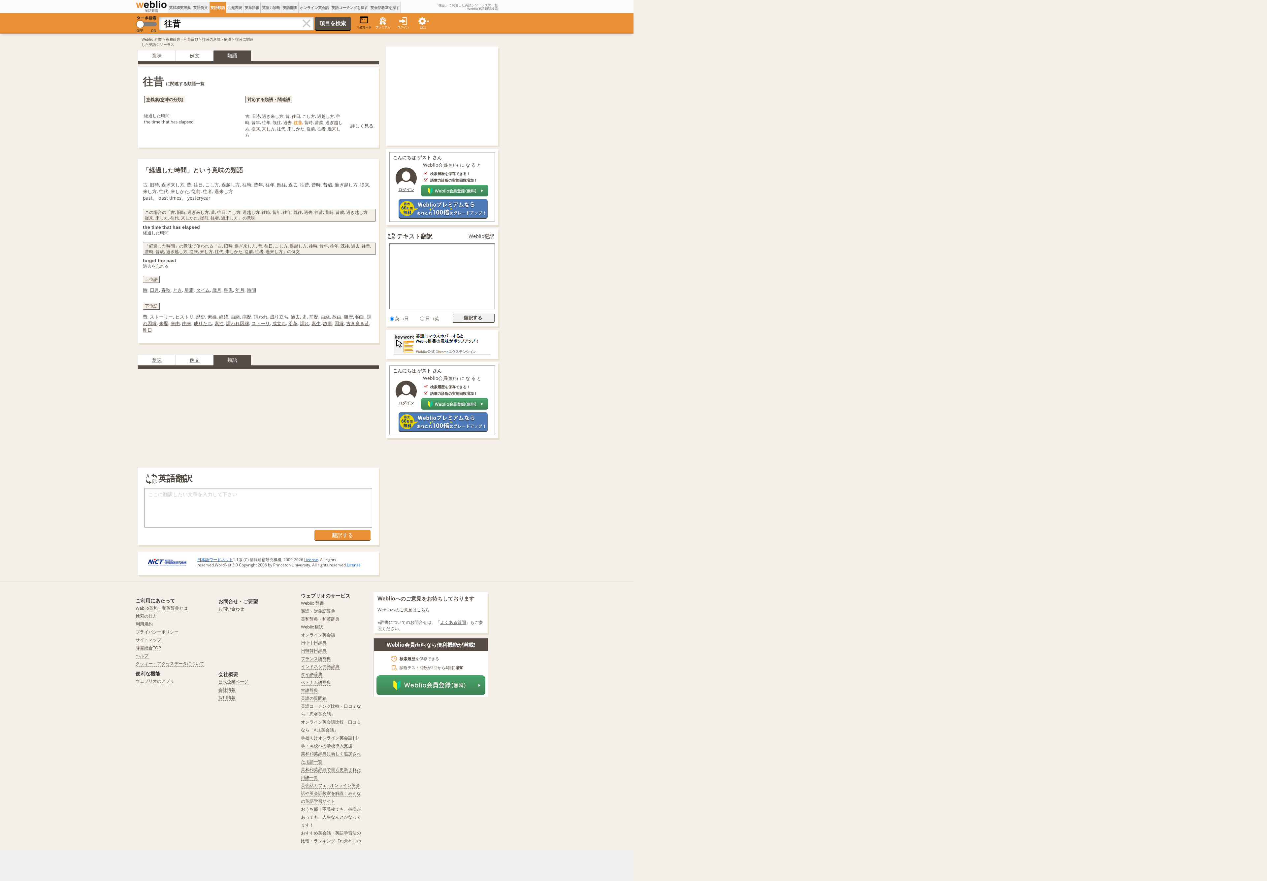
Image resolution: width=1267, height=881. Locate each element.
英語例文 (200, 7)
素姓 (212, 317)
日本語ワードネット (215, 559)
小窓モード (364, 27)
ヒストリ (184, 317)
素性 (219, 323)
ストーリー (161, 317)
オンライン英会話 (314, 7)
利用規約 (144, 624)
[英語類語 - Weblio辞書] (151, 5)
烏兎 (228, 290)
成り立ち (279, 317)
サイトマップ (148, 640)
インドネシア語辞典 (320, 666)
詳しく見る (362, 125)
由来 (186, 323)
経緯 (223, 317)
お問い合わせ (231, 609)
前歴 (313, 317)
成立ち (279, 323)
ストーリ (260, 323)
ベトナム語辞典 (316, 682)
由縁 (325, 317)
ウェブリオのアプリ (155, 681)
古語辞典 (309, 690)
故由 (336, 317)
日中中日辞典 (314, 643)
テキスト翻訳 (415, 236)
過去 (295, 317)
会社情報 (227, 690)
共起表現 (235, 7)
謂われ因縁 (237, 323)
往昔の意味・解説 (216, 39)
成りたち (203, 323)
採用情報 (227, 697)
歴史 (200, 317)
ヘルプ (142, 656)
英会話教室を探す (385, 7)
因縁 (339, 323)
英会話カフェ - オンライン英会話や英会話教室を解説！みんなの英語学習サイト (331, 793)
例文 (195, 55)
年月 (239, 290)
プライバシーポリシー (157, 632)
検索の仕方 (146, 616)
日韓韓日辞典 (314, 651)
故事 (327, 323)
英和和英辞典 (180, 7)
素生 (316, 323)
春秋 (166, 290)
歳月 (216, 290)
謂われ (261, 317)
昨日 (147, 330)
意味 (157, 55)
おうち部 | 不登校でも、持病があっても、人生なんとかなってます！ (331, 817)
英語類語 (218, 7)
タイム (203, 290)
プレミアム (382, 27)
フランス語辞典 (316, 658)
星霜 (189, 290)
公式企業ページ (233, 682)
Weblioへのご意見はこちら (403, 610)
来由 (175, 323)
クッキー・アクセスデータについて (170, 663)
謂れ (304, 323)
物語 (360, 317)
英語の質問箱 (314, 698)
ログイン (403, 27)
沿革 (293, 323)
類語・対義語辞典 (318, 611)
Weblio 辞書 (152, 39)
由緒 (235, 317)
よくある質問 (453, 622)
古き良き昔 (357, 323)
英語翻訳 (290, 7)
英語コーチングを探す (350, 7)
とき (177, 290)
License (311, 559)
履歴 (348, 317)
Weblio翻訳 (481, 236)
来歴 (163, 323)
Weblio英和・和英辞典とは (162, 608)
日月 (154, 290)
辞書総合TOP (148, 648)
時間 (251, 290)
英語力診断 (271, 7)
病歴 (246, 317)
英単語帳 (252, 7)
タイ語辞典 (311, 674)
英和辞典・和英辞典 (182, 39)
